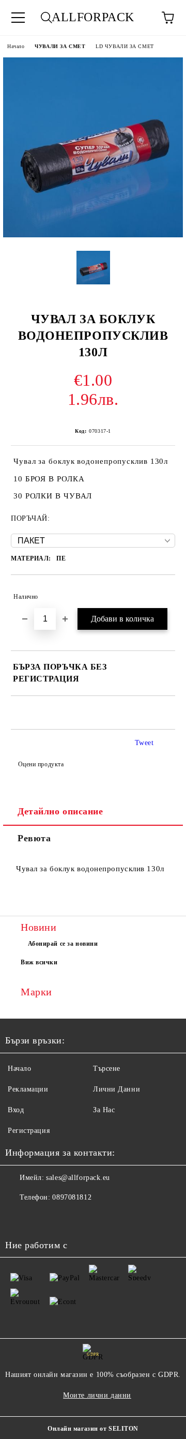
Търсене (106, 1068)
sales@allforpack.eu (78, 1178)
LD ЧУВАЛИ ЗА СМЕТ (125, 46)
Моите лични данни (97, 1395)
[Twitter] (41, 1218)
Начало (15, 46)
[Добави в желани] (160, 592)
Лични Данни (116, 1089)
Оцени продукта (41, 764)
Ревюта (34, 838)
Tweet (144, 743)
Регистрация (29, 1130)
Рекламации (28, 1089)
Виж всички (39, 962)
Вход (16, 1110)
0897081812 (71, 1197)
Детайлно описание (60, 811)
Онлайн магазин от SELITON (93, 1428)
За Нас (104, 1110)
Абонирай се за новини (63, 943)
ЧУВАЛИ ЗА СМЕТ (60, 46)
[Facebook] (18, 1218)
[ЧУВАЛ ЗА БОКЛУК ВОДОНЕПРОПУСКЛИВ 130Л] (93, 235)
